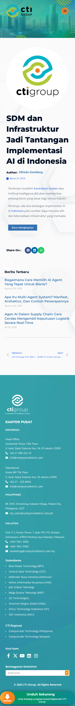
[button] (28, 250)
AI (36, 193)
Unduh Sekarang (41, 694)
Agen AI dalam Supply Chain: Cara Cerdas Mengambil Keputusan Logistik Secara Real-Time (37, 318)
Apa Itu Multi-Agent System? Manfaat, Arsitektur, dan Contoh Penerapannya (37, 299)
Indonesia (17, 211)
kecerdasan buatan (46, 188)
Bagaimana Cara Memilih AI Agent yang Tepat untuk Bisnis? (33, 282)
